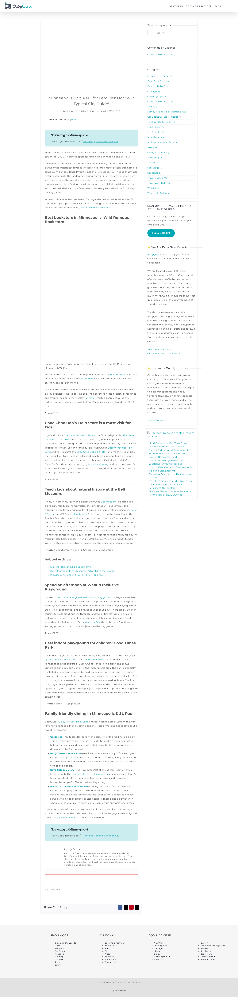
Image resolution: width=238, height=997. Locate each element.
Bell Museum (108, 501)
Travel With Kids (159, 183)
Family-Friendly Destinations (166, 111)
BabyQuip (153, 254)
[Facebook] (47, 871)
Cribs (57, 945)
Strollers (59, 948)
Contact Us (110, 962)
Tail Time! (89, 398)
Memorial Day (93, 622)
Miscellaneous (157, 137)
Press (107, 954)
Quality (60, 817)
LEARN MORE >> (157, 420)
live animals (86, 378)
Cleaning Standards (65, 943)
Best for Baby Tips (159, 86)
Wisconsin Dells (157, 193)
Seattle (204, 948)
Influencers (111, 959)
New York (159, 943)
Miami (157, 951)
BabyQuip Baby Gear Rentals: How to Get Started (79, 575)
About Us (109, 945)
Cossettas (56, 737)
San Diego (154, 167)
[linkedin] (23, 950)
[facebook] (10, 950)
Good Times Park (93, 659)
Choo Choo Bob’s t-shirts (91, 452)
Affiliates (109, 956)
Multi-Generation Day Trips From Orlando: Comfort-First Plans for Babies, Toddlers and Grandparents (169, 446)
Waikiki (152, 188)
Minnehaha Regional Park (73, 597)
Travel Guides (156, 178)
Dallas (157, 954)
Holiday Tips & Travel (161, 122)
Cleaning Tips (157, 96)
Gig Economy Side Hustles (164, 117)
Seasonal (153, 173)
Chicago (153, 91)
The (66, 435)
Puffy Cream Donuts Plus (65, 753)
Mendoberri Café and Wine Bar (69, 786)
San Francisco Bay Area (213, 945)
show (73, 120)
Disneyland (207, 954)
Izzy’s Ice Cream (97, 464)
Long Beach (155, 127)
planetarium (80, 514)
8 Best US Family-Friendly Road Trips (170, 481)
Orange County (157, 152)
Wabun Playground (100, 597)
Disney (152, 106)
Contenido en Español (162, 54)
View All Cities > (209, 959)
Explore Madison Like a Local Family (71, 567)
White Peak (120, 990)
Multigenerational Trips (162, 142)
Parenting (155, 157)
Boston (204, 943)
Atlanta (158, 959)
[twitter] (17, 950)
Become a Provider (115, 943)
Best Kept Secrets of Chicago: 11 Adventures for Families (82, 571)
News (152, 147)
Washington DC (162, 956)
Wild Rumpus (118, 374)
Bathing (59, 956)
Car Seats (60, 951)
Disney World (208, 956)
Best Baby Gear (158, 81)
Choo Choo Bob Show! (82, 435)
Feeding (59, 954)
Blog (107, 951)
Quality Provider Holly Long (94, 207)
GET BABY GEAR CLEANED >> (164, 353)
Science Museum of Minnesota (90, 774)
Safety (58, 965)
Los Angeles (155, 132)
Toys (57, 962)
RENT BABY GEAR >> (159, 349)
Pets (151, 162)
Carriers (59, 959)
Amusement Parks (159, 76)
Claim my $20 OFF (161, 233)
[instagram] (30, 950)
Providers (70, 817)
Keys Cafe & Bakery (62, 770)
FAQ (107, 948)
